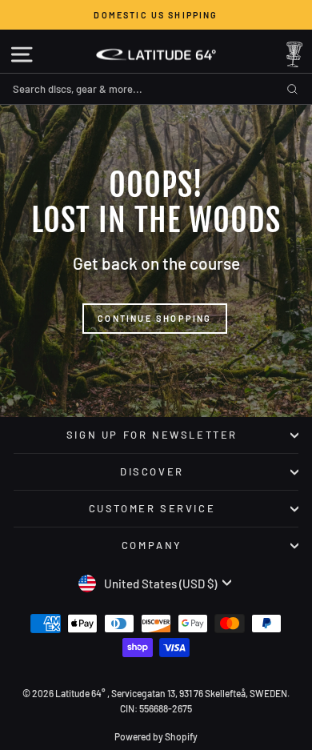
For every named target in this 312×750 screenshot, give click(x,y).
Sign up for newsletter (152, 434)
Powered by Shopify (156, 736)
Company (152, 545)
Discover (152, 471)
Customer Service (152, 508)
